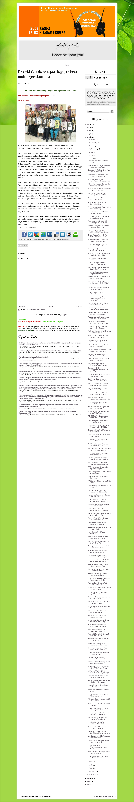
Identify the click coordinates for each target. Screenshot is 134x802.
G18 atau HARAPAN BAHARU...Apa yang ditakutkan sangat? (99, 350)
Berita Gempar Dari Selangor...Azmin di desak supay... (97, 747)
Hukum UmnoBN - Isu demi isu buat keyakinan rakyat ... (98, 240)
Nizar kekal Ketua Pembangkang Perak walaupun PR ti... (99, 579)
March (91, 768)
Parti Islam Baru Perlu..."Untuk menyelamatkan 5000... (98, 630)
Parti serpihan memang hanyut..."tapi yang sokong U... (99, 398)
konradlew (49, 315)
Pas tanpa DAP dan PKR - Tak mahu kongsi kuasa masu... (97, 394)
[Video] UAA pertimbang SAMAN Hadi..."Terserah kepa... (99, 662)
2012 (88, 785)
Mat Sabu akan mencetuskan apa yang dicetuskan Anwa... (99, 166)
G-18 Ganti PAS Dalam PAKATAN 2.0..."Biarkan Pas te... (98, 505)
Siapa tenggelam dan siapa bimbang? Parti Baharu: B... (97, 491)
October (92, 146)
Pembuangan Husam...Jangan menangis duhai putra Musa (98, 458)
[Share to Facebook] (25, 245)
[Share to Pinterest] (27, 245)
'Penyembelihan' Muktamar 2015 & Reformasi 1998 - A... (99, 514)
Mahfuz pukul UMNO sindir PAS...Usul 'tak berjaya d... (97, 727)
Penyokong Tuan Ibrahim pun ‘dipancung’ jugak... (98, 421)
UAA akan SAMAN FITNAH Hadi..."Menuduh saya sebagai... (99, 672)
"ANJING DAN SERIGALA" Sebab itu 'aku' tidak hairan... (98, 217)
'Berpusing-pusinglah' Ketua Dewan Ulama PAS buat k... (98, 649)
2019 (88, 125)
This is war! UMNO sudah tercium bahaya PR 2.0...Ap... (99, 171)
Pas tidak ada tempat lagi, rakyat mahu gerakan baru (99, 375)
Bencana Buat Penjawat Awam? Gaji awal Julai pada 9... (98, 203)
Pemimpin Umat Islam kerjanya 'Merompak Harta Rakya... (98, 318)
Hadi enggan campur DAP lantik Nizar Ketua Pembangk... (98, 268)
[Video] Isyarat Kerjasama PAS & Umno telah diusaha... (99, 277)
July (90, 155)
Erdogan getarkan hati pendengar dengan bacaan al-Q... (99, 752)
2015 (88, 137)
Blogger (63, 315)
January (91, 774)
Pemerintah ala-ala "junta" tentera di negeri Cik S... (99, 528)
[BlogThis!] (21, 245)
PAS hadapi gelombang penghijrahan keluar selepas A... (99, 180)
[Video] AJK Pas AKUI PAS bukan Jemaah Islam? (99, 431)
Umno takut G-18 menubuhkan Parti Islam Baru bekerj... (98, 621)
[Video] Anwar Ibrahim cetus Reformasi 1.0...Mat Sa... (97, 389)
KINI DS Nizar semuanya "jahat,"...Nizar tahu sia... (96, 293)
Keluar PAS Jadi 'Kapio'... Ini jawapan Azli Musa (97, 616)
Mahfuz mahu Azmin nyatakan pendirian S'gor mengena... (98, 336)
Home (67, 65)
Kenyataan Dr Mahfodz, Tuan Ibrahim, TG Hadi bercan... (98, 175)
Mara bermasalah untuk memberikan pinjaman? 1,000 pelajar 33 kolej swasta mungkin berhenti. (50, 371)
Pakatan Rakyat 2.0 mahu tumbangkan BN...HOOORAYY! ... (99, 283)
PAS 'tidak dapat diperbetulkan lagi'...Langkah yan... (98, 468)
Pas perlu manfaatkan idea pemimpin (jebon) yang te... (98, 556)
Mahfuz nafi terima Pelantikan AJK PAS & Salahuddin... (99, 598)
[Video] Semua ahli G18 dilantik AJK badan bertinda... (98, 570)
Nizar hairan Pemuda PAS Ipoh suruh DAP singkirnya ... (98, 403)
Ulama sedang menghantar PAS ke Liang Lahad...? (98, 653)
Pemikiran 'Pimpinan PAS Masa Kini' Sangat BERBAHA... (98, 709)
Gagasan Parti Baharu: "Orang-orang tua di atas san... (98, 313)
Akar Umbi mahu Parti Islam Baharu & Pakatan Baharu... (98, 625)
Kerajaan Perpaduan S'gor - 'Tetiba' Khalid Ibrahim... (97, 723)
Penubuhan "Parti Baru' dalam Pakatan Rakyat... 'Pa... (98, 565)
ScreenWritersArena (109, 796)
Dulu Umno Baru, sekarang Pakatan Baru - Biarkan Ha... (98, 380)
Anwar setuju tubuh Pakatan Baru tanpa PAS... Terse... (99, 412)
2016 (88, 134)
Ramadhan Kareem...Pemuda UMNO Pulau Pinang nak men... (99, 732)
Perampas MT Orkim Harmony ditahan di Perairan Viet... (98, 757)
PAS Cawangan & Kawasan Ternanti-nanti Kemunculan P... (99, 500)
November (92, 143)
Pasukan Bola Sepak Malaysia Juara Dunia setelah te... (98, 327)
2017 (88, 131)
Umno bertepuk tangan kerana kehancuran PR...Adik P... (98, 741)
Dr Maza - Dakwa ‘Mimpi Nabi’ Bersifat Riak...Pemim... (98, 440)
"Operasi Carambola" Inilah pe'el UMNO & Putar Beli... (98, 341)
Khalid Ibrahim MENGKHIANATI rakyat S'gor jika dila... (98, 359)
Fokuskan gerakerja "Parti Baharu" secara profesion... (99, 472)
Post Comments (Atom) (37, 310)
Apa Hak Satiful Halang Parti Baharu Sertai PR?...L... (97, 584)
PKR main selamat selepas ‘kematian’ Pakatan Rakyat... (98, 322)
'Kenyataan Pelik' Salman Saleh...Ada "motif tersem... (98, 364)
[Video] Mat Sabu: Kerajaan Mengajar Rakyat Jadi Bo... (97, 194)
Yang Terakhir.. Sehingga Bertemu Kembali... (33, 357)
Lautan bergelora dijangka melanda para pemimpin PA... (98, 308)
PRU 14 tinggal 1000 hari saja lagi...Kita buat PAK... (97, 593)
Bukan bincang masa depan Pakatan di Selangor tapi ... (97, 263)
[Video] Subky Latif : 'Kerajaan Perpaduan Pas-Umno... (98, 226)
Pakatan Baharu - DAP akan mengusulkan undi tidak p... (98, 463)
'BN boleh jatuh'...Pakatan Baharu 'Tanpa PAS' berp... (99, 602)
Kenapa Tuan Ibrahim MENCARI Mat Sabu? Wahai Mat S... (98, 560)
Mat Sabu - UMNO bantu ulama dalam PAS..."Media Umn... (98, 667)
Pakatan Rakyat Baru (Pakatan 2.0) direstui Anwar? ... (98, 519)
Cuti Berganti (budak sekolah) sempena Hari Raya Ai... (98, 250)
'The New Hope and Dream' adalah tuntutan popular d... (99, 454)
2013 (88, 781)
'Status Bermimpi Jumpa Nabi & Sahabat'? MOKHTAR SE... (98, 426)
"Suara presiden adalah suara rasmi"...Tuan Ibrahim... (97, 198)
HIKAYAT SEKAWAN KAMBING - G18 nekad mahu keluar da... (98, 384)
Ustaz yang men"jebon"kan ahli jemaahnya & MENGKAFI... (98, 713)
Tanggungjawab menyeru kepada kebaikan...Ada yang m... (99, 681)
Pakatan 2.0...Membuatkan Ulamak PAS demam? (97, 523)
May (90, 762)
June (90, 158)
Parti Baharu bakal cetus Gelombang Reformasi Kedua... (99, 509)
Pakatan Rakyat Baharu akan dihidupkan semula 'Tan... (98, 676)
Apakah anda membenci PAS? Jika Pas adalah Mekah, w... (99, 189)
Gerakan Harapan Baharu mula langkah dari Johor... (98, 288)
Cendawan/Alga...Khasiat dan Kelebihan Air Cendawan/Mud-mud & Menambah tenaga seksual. (50, 351)
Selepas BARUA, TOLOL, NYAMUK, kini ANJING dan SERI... (99, 254)
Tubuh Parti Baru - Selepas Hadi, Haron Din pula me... (98, 407)
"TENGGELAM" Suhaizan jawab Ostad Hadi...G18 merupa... (98, 417)
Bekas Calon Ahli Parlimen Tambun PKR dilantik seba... (99, 588)
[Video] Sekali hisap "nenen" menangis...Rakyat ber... (97, 718)
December (92, 140)
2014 (88, 778)
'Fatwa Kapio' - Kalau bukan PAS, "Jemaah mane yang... (99, 607)
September (93, 149)
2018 (88, 128)
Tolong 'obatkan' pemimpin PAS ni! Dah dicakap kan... (98, 547)
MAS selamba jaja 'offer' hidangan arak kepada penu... (99, 332)
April (90, 765)
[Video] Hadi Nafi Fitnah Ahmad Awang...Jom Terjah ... (99, 612)
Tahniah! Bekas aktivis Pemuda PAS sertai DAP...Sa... (98, 639)
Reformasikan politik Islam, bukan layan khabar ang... (99, 208)
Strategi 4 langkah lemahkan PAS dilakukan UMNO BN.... (99, 245)
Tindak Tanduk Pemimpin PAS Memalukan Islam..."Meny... (98, 236)
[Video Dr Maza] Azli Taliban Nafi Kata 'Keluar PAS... (99, 542)
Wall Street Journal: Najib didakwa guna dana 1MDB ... (99, 737)
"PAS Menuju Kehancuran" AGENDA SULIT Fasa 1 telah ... (98, 231)
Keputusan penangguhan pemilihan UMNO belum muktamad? (96, 298)
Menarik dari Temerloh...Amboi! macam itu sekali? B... (98, 304)
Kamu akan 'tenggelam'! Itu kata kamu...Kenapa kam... (99, 496)
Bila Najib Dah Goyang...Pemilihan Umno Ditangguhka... (99, 346)
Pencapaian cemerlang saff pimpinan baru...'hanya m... (97, 644)
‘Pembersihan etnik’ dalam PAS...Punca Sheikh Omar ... (98, 355)
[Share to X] (23, 245)
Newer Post (21, 306)
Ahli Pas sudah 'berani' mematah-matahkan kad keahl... (99, 445)
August (91, 152)
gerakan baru (65, 239)
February (92, 771)
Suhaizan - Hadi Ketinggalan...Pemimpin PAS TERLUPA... (98, 369)
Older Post (79, 306)
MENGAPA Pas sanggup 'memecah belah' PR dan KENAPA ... (99, 449)
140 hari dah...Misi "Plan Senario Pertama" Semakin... (98, 212)
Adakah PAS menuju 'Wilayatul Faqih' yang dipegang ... (98, 574)
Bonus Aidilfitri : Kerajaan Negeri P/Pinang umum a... (98, 695)
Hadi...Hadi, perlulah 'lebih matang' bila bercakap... (99, 435)
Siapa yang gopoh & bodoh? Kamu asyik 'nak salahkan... (98, 222)
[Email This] (19, 245)
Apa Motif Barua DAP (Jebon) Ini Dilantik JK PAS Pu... (99, 635)
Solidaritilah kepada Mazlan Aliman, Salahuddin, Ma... (97, 551)
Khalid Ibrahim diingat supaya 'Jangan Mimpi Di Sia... (98, 273)
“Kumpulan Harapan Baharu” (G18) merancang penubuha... (99, 185)
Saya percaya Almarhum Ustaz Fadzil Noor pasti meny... (98, 537)
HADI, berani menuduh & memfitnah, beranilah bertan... (99, 658)
